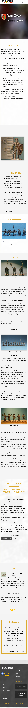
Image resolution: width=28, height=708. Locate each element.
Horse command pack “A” (7, 239)
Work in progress (7, 690)
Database (5, 698)
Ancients (14, 277)
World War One (14, 425)
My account (18, 667)
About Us (5, 682)
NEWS (5, 695)
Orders (17, 673)
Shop (4, 684)
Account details (19, 670)
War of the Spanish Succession (14, 352)
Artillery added (17, 573)
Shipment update (14, 593)
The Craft (5, 687)
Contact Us (5, 693)
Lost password (19, 676)
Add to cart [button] (5, 243)
